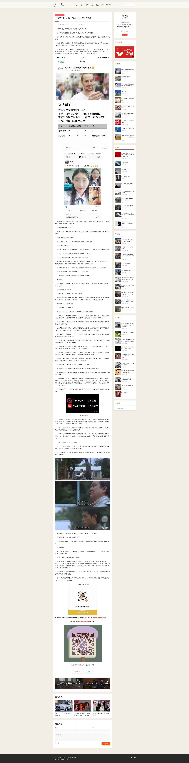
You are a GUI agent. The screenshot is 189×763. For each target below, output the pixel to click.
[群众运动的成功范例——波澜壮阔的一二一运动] (118, 286)
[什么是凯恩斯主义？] (118, 178)
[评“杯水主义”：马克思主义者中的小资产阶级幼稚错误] (118, 85)
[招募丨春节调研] (118, 394)
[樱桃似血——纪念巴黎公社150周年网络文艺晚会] (118, 379)
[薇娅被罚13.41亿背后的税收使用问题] (118, 122)
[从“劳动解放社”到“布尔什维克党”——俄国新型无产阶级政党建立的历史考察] (118, 154)
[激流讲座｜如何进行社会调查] (118, 333)
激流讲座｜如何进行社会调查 (127, 332)
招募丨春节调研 (124, 392)
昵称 (56, 728)
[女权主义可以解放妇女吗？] (118, 207)
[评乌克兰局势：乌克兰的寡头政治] (118, 100)
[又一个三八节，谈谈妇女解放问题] (118, 107)
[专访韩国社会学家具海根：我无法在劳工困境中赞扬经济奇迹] (118, 214)
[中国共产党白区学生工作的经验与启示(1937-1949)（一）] (118, 301)
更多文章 (125, 35)
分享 (88, 671)
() (78, 671)
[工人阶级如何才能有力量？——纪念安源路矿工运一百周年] (118, 255)
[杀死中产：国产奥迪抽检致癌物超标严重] (63, 705)
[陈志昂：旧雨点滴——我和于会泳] (118, 308)
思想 (82, 5)
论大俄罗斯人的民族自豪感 (127, 183)
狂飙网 (122, 408)
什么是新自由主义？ (125, 169)
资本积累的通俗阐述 (125, 76)
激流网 (80, 25)
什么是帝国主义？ (125, 162)
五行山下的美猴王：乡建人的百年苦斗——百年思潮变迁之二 (127, 137)
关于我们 (108, 5)
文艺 (102, 5)
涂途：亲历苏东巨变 (125, 270)
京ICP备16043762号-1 (70, 757)
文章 (122, 31)
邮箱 (74, 728)
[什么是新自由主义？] (118, 170)
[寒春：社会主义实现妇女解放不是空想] (118, 192)
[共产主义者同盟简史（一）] (118, 264)
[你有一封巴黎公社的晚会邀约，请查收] (118, 386)
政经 (87, 5)
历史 (97, 5)
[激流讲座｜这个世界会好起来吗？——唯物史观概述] (118, 348)
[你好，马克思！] (118, 93)
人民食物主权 (117, 408)
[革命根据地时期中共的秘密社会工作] (118, 248)
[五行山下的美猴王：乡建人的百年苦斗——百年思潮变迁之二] (118, 136)
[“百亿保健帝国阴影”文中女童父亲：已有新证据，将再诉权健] (82, 705)
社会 (92, 5)
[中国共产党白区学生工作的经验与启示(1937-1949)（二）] (118, 294)
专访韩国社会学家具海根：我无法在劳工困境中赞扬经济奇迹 (127, 214)
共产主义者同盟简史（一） (127, 263)
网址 (93, 728)
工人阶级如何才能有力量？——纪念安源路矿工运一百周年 (127, 256)
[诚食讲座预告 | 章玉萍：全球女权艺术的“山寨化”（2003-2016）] (118, 355)
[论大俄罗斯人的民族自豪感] (118, 185)
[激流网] (59, 4)
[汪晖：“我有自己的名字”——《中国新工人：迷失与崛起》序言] (118, 223)
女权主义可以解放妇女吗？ (127, 205)
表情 (57, 743)
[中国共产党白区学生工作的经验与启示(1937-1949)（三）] (118, 279)
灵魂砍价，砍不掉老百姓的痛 (127, 128)
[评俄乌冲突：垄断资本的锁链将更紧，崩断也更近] (118, 115)
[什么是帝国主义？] (118, 163)
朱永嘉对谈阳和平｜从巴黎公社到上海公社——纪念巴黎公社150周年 (127, 325)
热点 (77, 5)
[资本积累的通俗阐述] (118, 78)
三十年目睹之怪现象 (60, 15)
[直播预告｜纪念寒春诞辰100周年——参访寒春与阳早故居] (118, 341)
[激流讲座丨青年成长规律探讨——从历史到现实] (118, 372)
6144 (122, 30)
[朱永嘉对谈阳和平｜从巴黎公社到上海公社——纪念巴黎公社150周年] (118, 325)
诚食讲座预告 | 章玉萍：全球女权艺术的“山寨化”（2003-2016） (127, 356)
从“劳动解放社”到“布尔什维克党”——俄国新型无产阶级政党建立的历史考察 (127, 154)
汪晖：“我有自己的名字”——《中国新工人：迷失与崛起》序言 (127, 223)
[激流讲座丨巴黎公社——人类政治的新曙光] (118, 364)
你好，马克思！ (124, 91)
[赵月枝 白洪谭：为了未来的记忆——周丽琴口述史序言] (118, 241)
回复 (127, 31)
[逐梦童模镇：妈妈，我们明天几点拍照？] (101, 705)
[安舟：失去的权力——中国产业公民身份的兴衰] (118, 199)
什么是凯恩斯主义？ (125, 176)
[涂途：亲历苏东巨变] (118, 272)
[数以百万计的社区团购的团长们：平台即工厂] (118, 70)
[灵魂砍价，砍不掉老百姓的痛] (118, 129)
